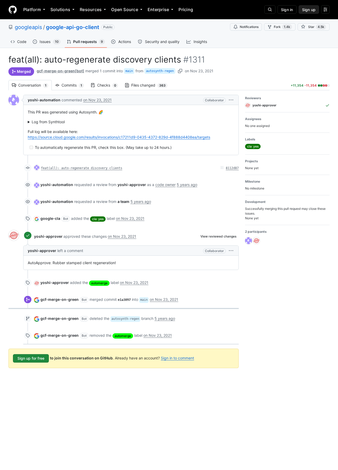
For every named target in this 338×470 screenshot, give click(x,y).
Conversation (35, 85)
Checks (109, 85)
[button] (231, 100)
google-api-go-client (72, 27)
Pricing (186, 9)
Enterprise (158, 9)
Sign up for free (30, 358)
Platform (32, 9)
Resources (91, 9)
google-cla (50, 218)
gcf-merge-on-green (59, 299)
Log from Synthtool (48, 122)
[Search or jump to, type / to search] (269, 9)
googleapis (28, 27)
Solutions (60, 9)
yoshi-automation (44, 100)
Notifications (249, 27)
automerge (99, 283)
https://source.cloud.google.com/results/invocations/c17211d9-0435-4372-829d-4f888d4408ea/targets (119, 137)
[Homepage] (12, 9)
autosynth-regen (160, 71)
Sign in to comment (177, 358)
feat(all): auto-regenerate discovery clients (81, 168)
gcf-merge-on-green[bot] (60, 71)
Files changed (151, 85)
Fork (282, 27)
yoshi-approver (48, 236)
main (129, 71)
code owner (165, 184)
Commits (74, 85)
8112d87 (232, 168)
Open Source (124, 9)
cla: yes (98, 219)
